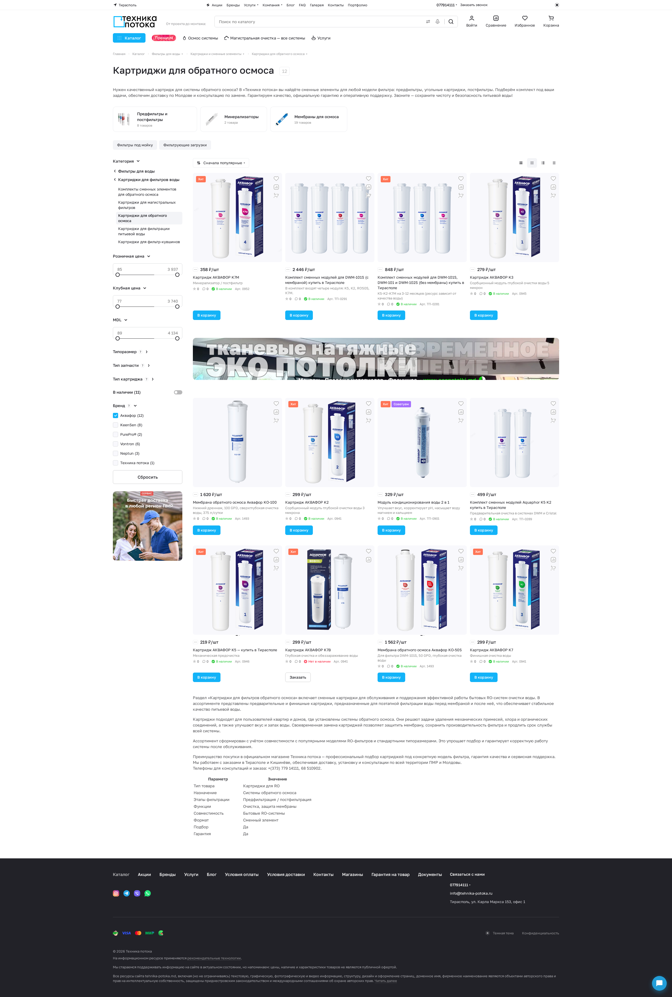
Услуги (191, 874)
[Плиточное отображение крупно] (521, 163)
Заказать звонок (474, 5)
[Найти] (451, 21)
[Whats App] (147, 893)
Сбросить (148, 477)
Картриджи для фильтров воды (148, 179)
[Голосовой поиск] (438, 21)
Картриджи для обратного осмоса (142, 218)
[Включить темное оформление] (557, 5)
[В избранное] (276, 178)
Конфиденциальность (540, 933)
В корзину (206, 315)
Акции (144, 874)
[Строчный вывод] (543, 163)
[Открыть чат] (659, 983)
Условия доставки (286, 874)
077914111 (446, 5)
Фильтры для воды (136, 171)
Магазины (352, 874)
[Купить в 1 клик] (276, 195)
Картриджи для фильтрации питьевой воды (144, 231)
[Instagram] (116, 893)
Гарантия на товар (391, 874)
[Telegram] (126, 893)
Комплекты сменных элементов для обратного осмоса (147, 192)
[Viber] (137, 893)
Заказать (298, 677)
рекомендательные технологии (214, 958)
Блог (212, 874)
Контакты (323, 874)
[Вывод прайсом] (554, 163)
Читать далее (386, 981)
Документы (430, 874)
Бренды (167, 874)
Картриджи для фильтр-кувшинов (149, 241)
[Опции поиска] (427, 21)
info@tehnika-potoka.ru (471, 893)
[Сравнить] (276, 187)
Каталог (121, 874)
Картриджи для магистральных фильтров (147, 205)
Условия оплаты (242, 874)
